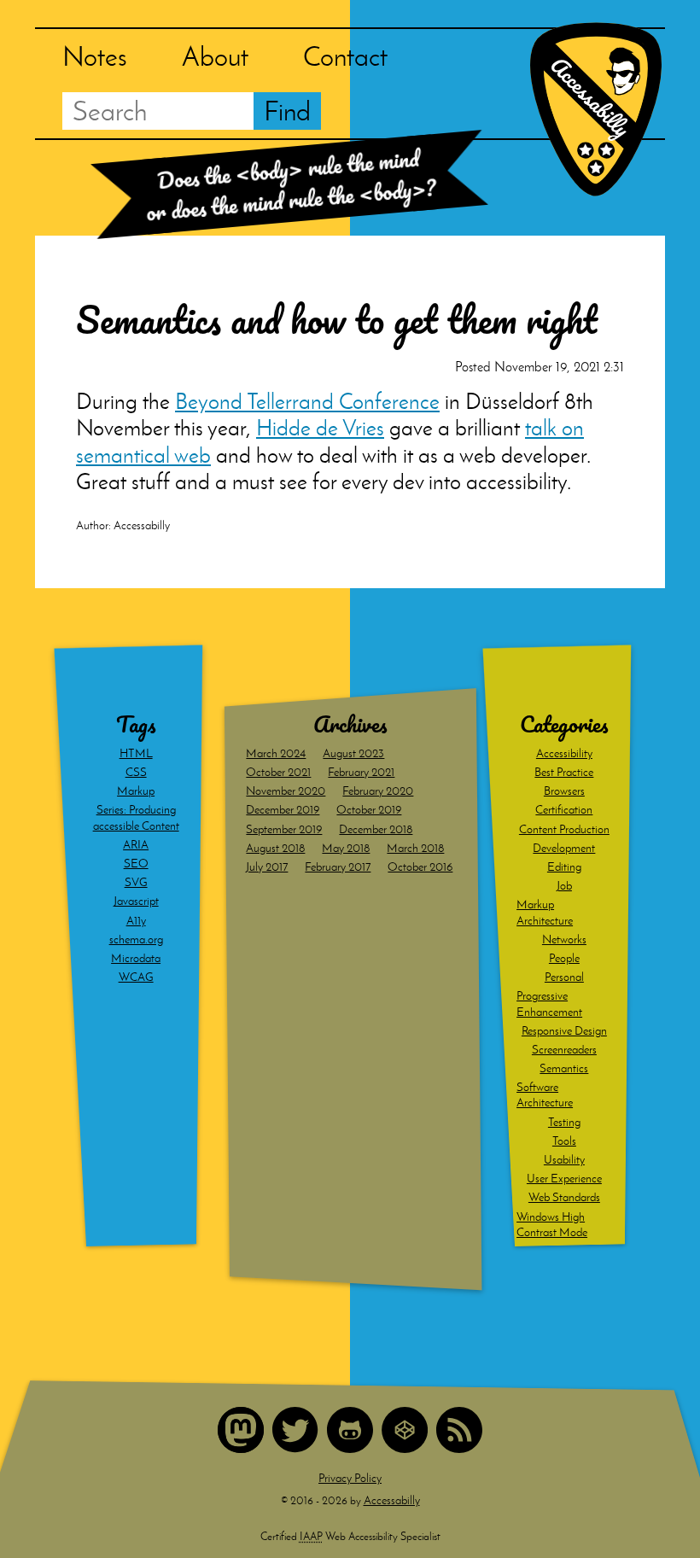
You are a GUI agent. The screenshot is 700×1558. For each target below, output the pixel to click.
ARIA (136, 844)
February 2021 (361, 772)
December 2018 (375, 829)
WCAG (136, 977)
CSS (136, 772)
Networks (564, 939)
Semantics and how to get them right (337, 319)
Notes (94, 56)
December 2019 (282, 809)
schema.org (136, 939)
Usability (564, 1159)
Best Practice (563, 772)
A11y (136, 920)
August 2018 (275, 848)
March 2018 (415, 848)
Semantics (564, 1068)
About (215, 56)
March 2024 (276, 753)
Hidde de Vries (320, 427)
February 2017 (337, 867)
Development (564, 848)
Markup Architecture (544, 912)
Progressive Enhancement (549, 1003)
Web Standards (564, 1197)
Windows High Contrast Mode (551, 1225)
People (564, 958)
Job (564, 885)
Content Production (564, 829)
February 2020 (377, 791)
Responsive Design (564, 1031)
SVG (136, 882)
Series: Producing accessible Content (136, 817)
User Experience (564, 1178)
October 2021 (278, 772)
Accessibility (564, 753)
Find (287, 110)
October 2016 (420, 867)
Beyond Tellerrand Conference (307, 401)
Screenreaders (564, 1049)
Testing (564, 1122)
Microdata (135, 958)
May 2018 (346, 848)
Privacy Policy (350, 1478)
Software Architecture (544, 1095)
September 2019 (284, 829)
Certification (563, 809)
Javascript (136, 901)
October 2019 (368, 809)
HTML (136, 753)
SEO (136, 863)
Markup (136, 791)
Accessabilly (392, 1500)
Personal (564, 977)
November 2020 (285, 791)
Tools (564, 1141)
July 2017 (267, 867)
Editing (564, 867)
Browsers (564, 791)
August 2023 (353, 753)
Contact (345, 56)
